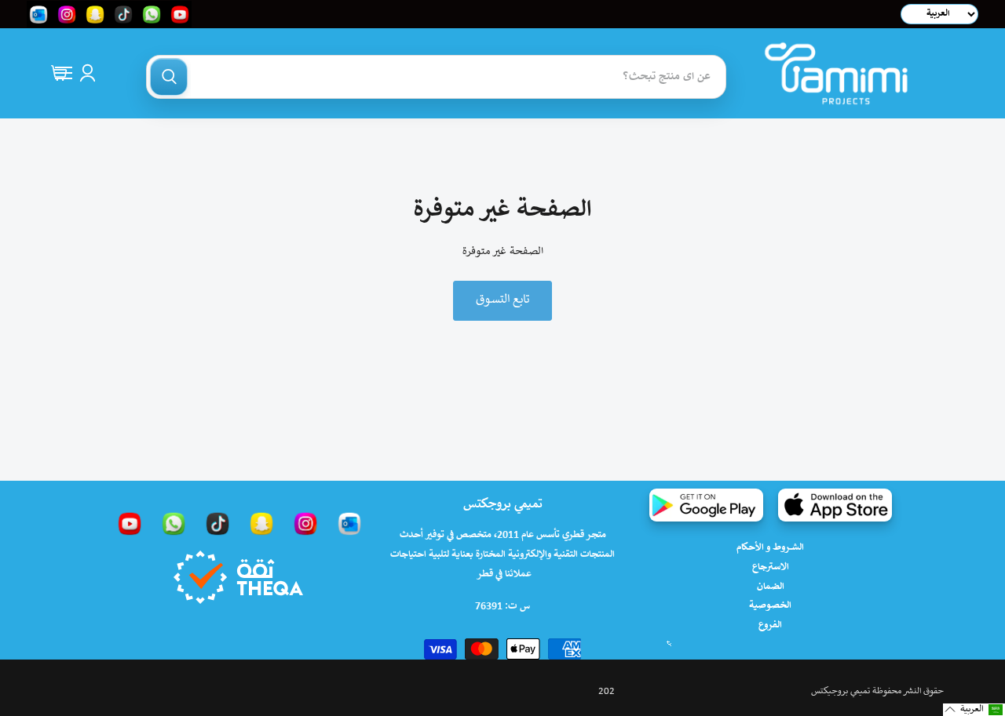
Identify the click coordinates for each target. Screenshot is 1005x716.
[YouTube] (129, 523)
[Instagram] (305, 523)
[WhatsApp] (173, 523)
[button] (974, 709)
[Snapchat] (261, 523)
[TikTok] (217, 523)
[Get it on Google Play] (706, 505)
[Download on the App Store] (835, 505)
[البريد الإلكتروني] (349, 523)
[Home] (836, 73)
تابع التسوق (502, 300)
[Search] (169, 77)
